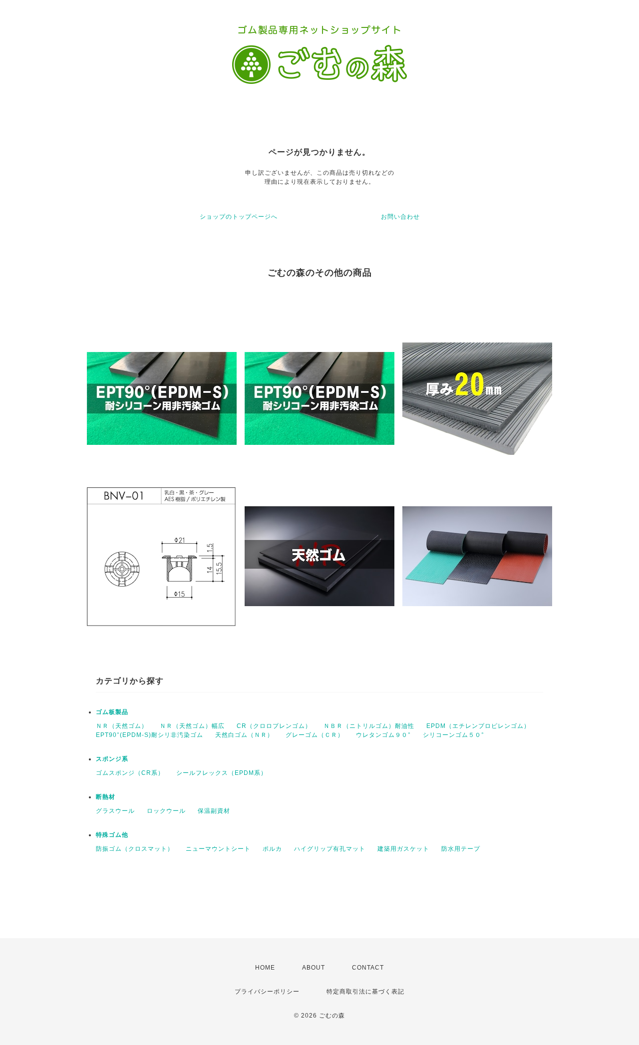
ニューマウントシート (218, 848)
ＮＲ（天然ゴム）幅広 (192, 725)
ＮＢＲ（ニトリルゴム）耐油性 (368, 725)
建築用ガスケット (403, 848)
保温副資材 (214, 810)
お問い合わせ (400, 216)
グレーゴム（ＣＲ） (315, 734)
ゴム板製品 (112, 711)
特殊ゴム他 (112, 834)
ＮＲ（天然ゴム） (122, 725)
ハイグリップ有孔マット (329, 848)
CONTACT (368, 967)
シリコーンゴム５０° (453, 734)
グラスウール (115, 810)
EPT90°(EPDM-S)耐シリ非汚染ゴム (149, 734)
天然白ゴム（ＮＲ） (244, 734)
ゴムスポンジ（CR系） (130, 772)
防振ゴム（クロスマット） (135, 848)
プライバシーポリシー (267, 991)
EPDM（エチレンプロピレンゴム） (478, 725)
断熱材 (105, 796)
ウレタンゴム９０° (383, 734)
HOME (265, 967)
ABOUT (313, 967)
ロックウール (166, 810)
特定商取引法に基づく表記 (365, 991)
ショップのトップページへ (239, 216)
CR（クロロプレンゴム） (274, 725)
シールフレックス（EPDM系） (221, 772)
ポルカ (272, 848)
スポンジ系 (112, 758)
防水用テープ (460, 848)
